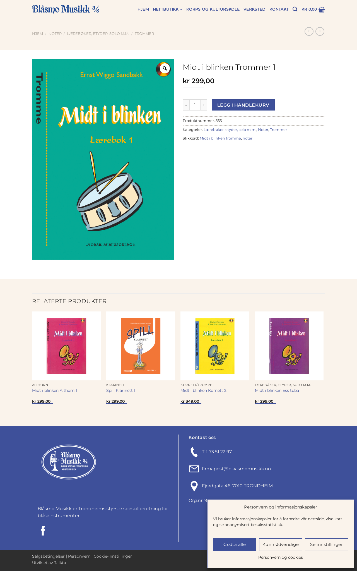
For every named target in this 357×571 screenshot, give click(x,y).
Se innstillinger (326, 544)
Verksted (254, 9)
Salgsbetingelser (48, 556)
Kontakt (279, 9)
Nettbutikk (166, 9)
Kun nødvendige (280, 544)
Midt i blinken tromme (220, 138)
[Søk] (295, 9)
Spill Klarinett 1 (120, 390)
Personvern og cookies (280, 557)
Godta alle (234, 544)
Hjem (143, 9)
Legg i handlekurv (243, 105)
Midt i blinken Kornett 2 (203, 390)
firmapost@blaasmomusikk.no (235, 468)
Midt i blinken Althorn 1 (54, 390)
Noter (55, 34)
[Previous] (32, 368)
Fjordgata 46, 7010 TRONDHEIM (237, 485)
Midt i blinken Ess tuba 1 (278, 390)
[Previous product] (319, 31)
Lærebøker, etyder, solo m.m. (98, 34)
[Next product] (309, 31)
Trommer (144, 34)
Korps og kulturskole (213, 9)
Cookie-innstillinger (113, 556)
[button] (313, 9)
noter (247, 138)
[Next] (323, 368)
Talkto (60, 562)
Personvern (79, 556)
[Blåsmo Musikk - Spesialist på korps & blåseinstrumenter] (65, 10)
